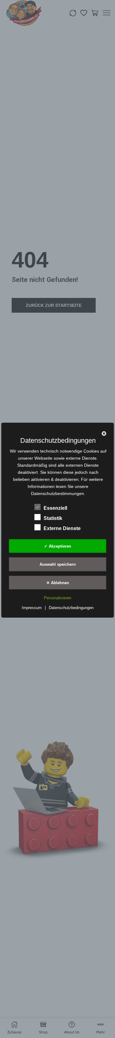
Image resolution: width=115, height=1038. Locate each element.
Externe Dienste (62, 528)
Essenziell (55, 508)
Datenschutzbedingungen (71, 607)
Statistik (53, 518)
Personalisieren (57, 598)
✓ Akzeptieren (57, 546)
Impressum (32, 607)
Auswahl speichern (58, 564)
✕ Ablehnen (57, 582)
